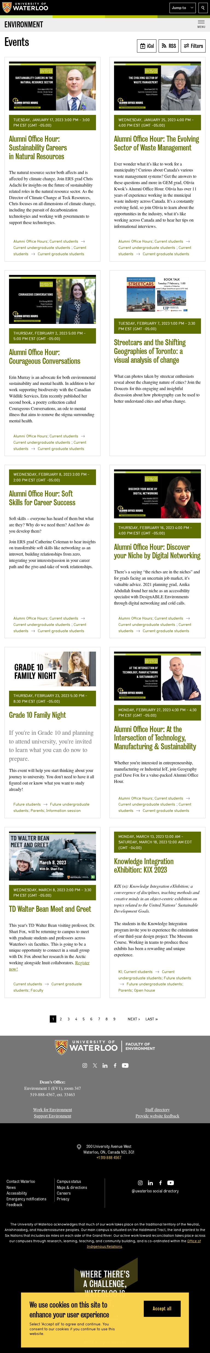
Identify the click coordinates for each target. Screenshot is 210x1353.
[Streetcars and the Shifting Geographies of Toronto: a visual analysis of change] (157, 294)
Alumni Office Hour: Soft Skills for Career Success (42, 498)
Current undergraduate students (41, 247)
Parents (37, 810)
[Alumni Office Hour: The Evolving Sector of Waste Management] (157, 86)
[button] (183, 8)
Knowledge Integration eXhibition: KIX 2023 (144, 865)
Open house (144, 990)
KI (120, 971)
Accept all (162, 1308)
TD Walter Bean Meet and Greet (50, 909)
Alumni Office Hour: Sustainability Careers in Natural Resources (38, 147)
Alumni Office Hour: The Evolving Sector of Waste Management (156, 143)
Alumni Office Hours (30, 241)
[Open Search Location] (203, 8)
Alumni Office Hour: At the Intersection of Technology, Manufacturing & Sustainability (155, 737)
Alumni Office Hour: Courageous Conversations (44, 356)
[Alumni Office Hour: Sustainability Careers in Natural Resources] (52, 86)
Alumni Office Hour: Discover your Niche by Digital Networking (157, 551)
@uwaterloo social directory (155, 1191)
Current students (63, 241)
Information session (63, 810)
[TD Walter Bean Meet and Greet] (52, 856)
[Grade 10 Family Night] (52, 669)
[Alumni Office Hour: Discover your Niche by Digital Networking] (157, 493)
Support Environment (52, 1116)
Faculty (37, 990)
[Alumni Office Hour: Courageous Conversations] (52, 299)
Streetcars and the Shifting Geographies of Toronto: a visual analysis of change (150, 351)
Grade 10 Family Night (37, 715)
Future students (27, 804)
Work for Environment (52, 1109)
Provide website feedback (157, 1116)
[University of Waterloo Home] (25, 7)
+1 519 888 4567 (108, 1157)
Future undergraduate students (154, 984)
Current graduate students (61, 254)
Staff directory (157, 1109)
